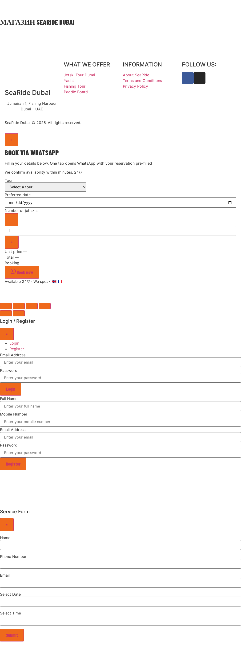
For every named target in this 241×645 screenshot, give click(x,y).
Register (13, 463)
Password (8, 370)
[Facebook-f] (188, 78)
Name (5, 538)
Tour (9, 181)
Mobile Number (13, 414)
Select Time (10, 613)
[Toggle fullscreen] (32, 306)
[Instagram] (65, 7)
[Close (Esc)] (6, 306)
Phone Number (13, 556)
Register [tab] (16, 348)
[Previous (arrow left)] (6, 313)
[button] (233, 8)
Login (10, 389)
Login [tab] (14, 343)
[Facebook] (75, 7)
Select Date (10, 594)
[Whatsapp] (47, 7)
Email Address (12, 355)
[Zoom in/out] (45, 306)
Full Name (8, 398)
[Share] (19, 306)
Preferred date (18, 195)
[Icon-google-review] (56, 7)
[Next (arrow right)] (19, 313)
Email (5, 575)
